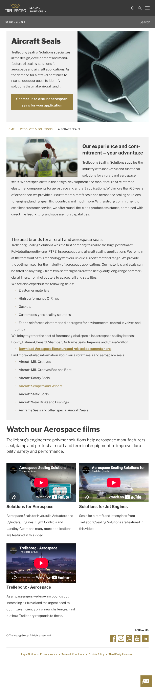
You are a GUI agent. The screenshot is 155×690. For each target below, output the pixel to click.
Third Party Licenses (120, 654)
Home (10, 129)
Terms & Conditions (73, 654)
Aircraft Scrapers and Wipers (40, 386)
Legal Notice (28, 654)
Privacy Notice (48, 654)
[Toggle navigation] (145, 8)
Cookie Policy (96, 654)
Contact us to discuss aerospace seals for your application (42, 102)
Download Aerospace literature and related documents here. (65, 349)
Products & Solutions (36, 129)
